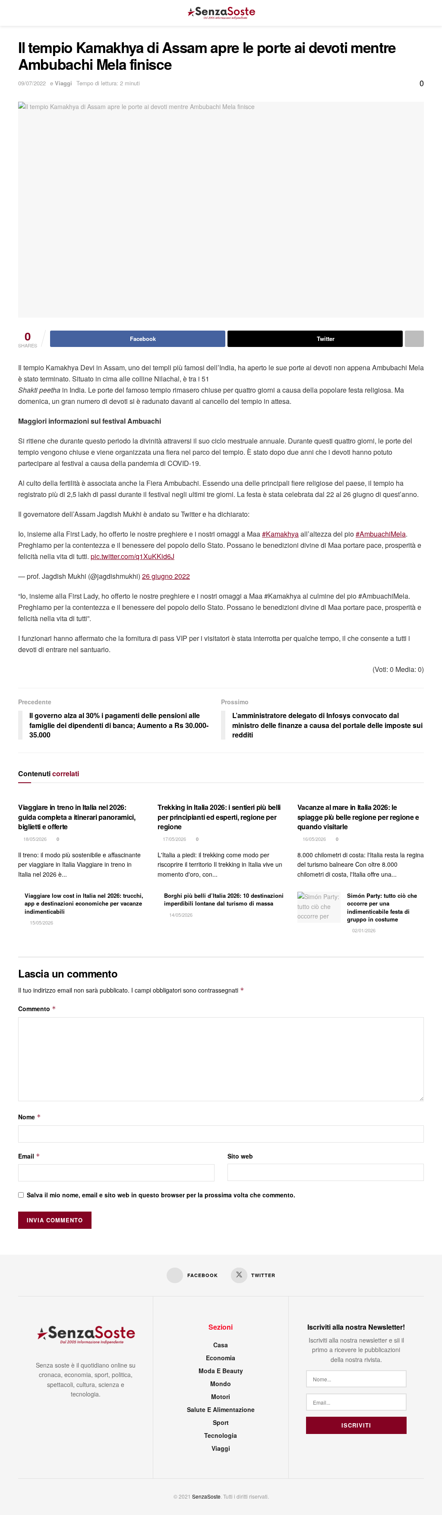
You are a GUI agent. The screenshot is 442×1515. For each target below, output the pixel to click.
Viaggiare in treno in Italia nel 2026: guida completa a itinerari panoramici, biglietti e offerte (77, 816)
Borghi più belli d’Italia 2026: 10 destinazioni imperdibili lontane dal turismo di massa (224, 899)
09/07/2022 (32, 83)
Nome (29, 1116)
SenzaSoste (206, 1496)
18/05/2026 (34, 838)
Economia (220, 1357)
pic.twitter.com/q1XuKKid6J (132, 556)
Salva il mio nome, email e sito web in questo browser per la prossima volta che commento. (161, 1194)
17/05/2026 (173, 838)
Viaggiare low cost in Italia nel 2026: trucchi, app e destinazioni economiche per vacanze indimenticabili (84, 903)
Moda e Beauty (221, 1370)
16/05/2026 (313, 838)
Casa (220, 1344)
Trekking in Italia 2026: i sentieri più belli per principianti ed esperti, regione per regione (219, 816)
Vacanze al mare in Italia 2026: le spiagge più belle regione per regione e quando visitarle (358, 816)
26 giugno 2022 (166, 576)
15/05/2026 (40, 922)
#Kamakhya (280, 534)
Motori (220, 1396)
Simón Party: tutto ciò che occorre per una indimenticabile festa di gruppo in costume (382, 907)
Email (29, 1156)
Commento (37, 1008)
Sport (221, 1422)
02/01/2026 (363, 930)
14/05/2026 (180, 914)
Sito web (240, 1156)
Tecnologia (220, 1435)
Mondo (220, 1383)
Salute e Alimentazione (221, 1409)
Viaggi (63, 83)
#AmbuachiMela (381, 534)
